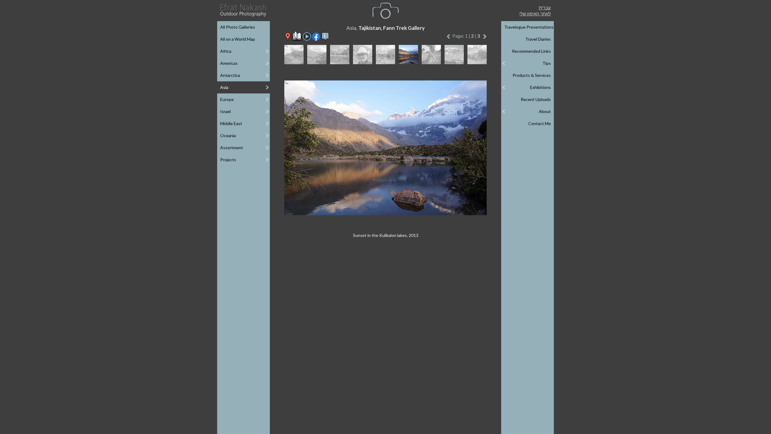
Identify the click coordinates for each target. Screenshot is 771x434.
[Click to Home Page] (243, 10)
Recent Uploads (536, 99)
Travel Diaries (538, 39)
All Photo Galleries (237, 27)
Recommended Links (531, 51)
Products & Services (532, 75)
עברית (545, 7)
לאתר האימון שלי (535, 13)
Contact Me (539, 123)
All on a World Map (237, 39)
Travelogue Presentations (529, 27)
